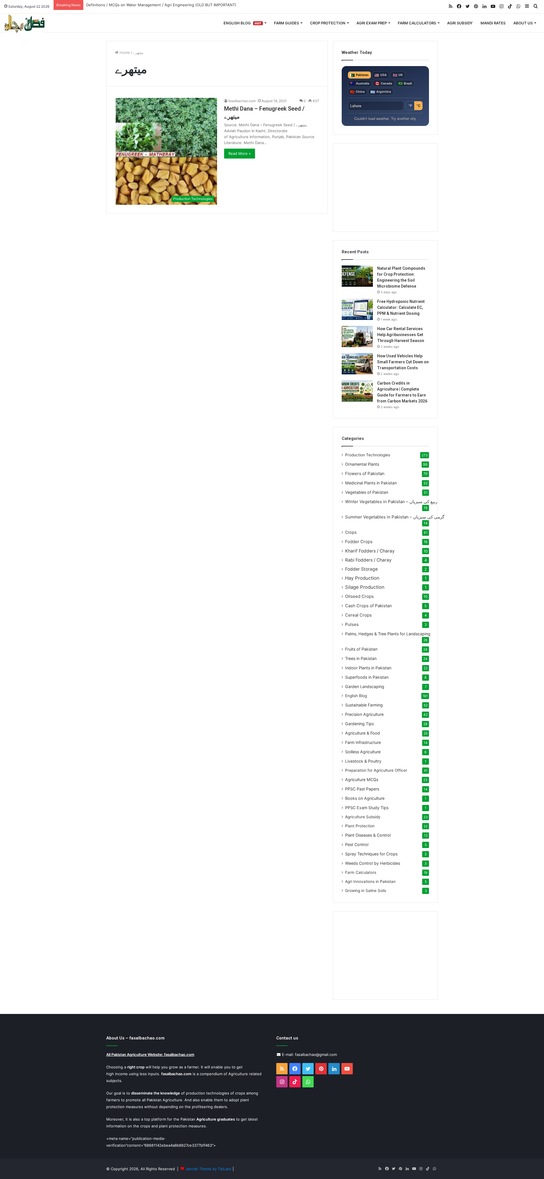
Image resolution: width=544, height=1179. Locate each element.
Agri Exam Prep (371, 23)
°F (410, 105)
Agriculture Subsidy (363, 817)
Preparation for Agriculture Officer (376, 770)
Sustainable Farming (364, 705)
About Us (523, 23)
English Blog (242, 23)
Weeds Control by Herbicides (372, 863)
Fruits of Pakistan (361, 649)
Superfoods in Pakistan (366, 677)
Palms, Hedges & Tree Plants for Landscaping (387, 633)
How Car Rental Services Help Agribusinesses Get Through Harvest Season (400, 334)
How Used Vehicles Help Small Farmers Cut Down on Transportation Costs (403, 362)
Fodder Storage (361, 569)
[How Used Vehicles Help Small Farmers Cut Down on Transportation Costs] (357, 363)
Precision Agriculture (364, 714)
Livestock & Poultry (363, 761)
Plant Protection (360, 826)
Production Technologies (367, 455)
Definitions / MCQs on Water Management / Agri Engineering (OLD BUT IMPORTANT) (161, 5)
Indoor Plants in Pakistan (368, 667)
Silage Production (364, 587)
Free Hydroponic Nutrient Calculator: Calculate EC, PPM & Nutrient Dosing (401, 307)
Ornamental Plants (362, 464)
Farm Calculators (417, 23)
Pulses (352, 624)
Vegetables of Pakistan (366, 492)
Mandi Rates (493, 23)
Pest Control (356, 844)
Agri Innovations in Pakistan (370, 881)
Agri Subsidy (460, 23)
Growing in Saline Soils (365, 890)
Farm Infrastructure (363, 742)
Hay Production (362, 578)
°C (418, 105)
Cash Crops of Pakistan (368, 605)
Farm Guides (286, 23)
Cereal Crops (358, 615)
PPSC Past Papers (362, 788)
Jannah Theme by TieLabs (208, 1169)
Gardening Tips (359, 723)
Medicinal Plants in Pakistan (371, 482)
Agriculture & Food (362, 733)
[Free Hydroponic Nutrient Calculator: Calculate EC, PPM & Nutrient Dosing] (357, 309)
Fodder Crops (359, 541)
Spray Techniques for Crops (371, 853)
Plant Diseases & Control (368, 835)
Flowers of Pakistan (364, 473)
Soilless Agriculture (363, 751)
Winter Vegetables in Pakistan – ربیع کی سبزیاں (391, 501)
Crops (350, 532)
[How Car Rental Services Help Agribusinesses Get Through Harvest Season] (357, 336)
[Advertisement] (385, 187)
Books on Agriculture (364, 798)
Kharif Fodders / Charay (370, 551)
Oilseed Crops (359, 596)
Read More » (239, 153)
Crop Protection (327, 23)
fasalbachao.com (242, 101)
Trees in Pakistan (361, 658)
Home (124, 52)
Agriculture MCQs (361, 779)
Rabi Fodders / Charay (368, 560)
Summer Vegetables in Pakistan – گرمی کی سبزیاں (394, 517)
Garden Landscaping (364, 686)
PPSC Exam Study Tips (366, 807)
